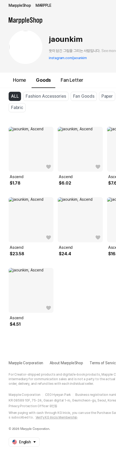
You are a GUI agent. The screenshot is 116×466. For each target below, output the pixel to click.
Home (19, 80)
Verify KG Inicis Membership (57, 417)
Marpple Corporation (26, 363)
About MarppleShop (66, 363)
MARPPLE (44, 5)
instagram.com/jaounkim (68, 58)
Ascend (16, 176)
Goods (43, 80)
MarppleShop (20, 5)
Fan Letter (72, 80)
